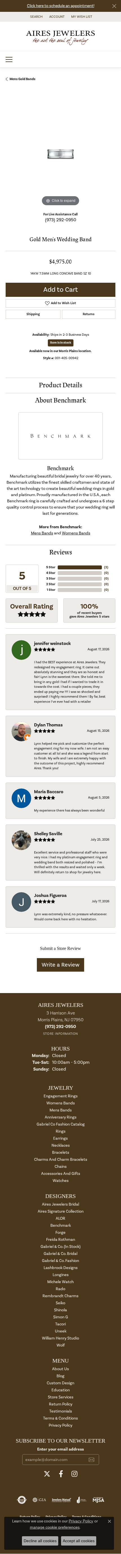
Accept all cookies (79, 1540)
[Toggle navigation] (9, 59)
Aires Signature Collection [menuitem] (61, 1211)
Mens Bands (42, 533)
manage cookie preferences (55, 1527)
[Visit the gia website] (39, 1500)
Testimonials (60, 1411)
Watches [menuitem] (61, 1180)
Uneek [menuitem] (60, 1331)
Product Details (60, 385)
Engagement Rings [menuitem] (61, 1096)
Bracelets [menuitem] (60, 1152)
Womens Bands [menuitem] (60, 1103)
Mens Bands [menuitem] (61, 1110)
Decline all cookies (40, 1540)
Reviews (60, 552)
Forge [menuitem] (60, 1232)
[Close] (114, 6)
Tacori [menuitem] (60, 1324)
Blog (60, 1376)
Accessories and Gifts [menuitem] (60, 1173)
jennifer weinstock (52, 643)
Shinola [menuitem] (60, 1310)
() (106, 567)
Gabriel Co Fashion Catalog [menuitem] (61, 1124)
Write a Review (60, 965)
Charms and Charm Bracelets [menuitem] (60, 1159)
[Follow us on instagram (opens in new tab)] (74, 1474)
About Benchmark (60, 400)
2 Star (50, 584)
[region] (60, 152)
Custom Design (60, 1383)
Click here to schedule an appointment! (60, 5)
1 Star (51, 590)
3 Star (50, 578)
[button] (35, 17)
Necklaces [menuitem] (60, 1145)
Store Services (60, 1397)
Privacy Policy (60, 1425)
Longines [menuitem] (61, 1274)
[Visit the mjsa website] (98, 1500)
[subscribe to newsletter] (91, 1459)
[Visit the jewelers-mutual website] (61, 1500)
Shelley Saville (48, 834)
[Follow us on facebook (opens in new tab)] (61, 1474)
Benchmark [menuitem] (60, 1225)
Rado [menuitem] (60, 1289)
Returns (89, 314)
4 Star (50, 573)
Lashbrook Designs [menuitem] (61, 1267)
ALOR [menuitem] (60, 1218)
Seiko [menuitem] (60, 1303)
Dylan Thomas (48, 725)
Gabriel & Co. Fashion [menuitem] (60, 1260)
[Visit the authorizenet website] (22, 1500)
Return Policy (60, 1404)
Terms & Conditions (60, 1418)
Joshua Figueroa (50, 895)
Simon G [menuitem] (60, 1317)
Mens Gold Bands (22, 79)
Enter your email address (60, 1449)
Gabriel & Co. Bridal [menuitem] (60, 1253)
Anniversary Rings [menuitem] (61, 1117)
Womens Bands (76, 533)
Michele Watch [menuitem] (60, 1282)
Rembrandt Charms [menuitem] (60, 1296)
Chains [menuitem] (61, 1166)
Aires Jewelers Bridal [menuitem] (60, 1204)
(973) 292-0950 (60, 220)
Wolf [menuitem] (61, 1345)
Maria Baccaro (48, 792)
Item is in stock (60, 343)
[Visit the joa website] (82, 1500)
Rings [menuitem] (61, 1131)
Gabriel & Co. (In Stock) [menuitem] (60, 1246)
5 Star (50, 567)
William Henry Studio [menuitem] (60, 1338)
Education (60, 1390)
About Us (60, 1369)
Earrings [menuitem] (60, 1138)
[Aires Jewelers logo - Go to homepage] (60, 36)
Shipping (33, 314)
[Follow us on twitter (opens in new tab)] (47, 1474)
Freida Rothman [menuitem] (60, 1239)
